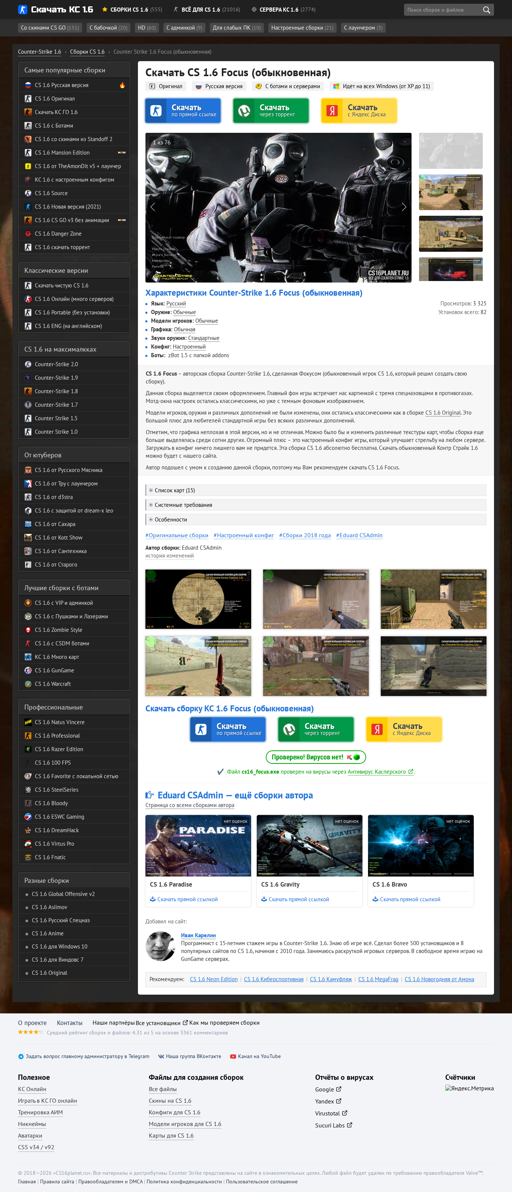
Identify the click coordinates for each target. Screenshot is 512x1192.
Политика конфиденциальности (184, 1181)
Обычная (184, 329)
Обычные (184, 312)
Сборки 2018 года (307, 535)
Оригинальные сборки (178, 535)
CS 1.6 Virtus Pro (54, 843)
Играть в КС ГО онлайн (47, 1100)
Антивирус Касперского (377, 771)
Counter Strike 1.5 (56, 418)
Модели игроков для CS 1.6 (185, 1123)
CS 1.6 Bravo (390, 884)
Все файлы (163, 1089)
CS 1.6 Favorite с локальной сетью (76, 776)
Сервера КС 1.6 (279, 9)
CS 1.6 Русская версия (61, 85)
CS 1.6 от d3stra (54, 497)
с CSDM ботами (69, 643)
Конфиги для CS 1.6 (175, 1112)
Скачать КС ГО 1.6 (56, 112)
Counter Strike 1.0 (56, 431)
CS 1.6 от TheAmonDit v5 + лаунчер (78, 166)
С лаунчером (363, 27)
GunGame (62, 670)
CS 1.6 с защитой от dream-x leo (74, 510)
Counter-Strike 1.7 (56, 404)
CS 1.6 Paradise (171, 884)
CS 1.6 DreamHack (57, 830)
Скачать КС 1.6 (62, 9)
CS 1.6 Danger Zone (58, 233)
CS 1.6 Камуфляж (331, 979)
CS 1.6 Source (51, 193)
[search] (486, 10)
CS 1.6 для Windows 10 (59, 946)
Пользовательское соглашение (262, 1181)
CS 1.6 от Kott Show (58, 537)
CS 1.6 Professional (57, 735)
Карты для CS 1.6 (171, 1135)
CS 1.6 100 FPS (53, 762)
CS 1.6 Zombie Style (58, 629)
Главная (27, 1181)
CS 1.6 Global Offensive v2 (63, 893)
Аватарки (30, 1135)
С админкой (184, 27)
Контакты (69, 1023)
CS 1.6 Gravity (280, 884)
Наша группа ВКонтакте (193, 1056)
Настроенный (189, 346)
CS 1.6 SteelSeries (56, 789)
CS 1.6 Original (443, 412)
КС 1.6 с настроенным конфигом (74, 179)
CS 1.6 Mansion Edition (62, 152)
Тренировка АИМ (40, 1112)
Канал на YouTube (259, 1056)
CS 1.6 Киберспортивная (274, 979)
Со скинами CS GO (50, 27)
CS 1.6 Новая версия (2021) (68, 206)
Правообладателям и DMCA (110, 1181)
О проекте (32, 1023)
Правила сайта (57, 1181)
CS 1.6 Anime (48, 933)
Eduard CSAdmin (361, 535)
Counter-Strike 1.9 (56, 377)
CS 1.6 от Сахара (55, 524)
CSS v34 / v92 (36, 1147)
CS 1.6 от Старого (56, 564)
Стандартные (204, 337)
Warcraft (60, 683)
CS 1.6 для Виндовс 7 (58, 959)
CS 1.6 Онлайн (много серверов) (74, 298)
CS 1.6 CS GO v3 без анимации (72, 220)
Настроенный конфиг (245, 535)
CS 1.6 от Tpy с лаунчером (66, 483)
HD (147, 27)
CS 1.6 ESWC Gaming (59, 816)
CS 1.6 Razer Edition (59, 749)
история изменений (169, 555)
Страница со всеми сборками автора (189, 805)
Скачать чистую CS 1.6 (61, 285)
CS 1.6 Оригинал (55, 98)
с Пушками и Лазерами (79, 616)
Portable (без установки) (80, 312)
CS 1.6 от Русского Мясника (68, 469)
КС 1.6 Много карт (57, 656)
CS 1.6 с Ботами (54, 125)
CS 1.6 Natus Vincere (60, 722)
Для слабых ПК (237, 27)
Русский (176, 303)
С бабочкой (108, 27)
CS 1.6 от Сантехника (61, 551)
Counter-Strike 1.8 (56, 391)
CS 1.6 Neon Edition (214, 979)
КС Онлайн (32, 1089)
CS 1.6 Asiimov (49, 907)
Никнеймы (32, 1123)
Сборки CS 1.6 (129, 9)
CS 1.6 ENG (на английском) (68, 325)
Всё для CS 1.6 (201, 9)
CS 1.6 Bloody (51, 803)
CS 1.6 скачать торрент (62, 247)
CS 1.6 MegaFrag (378, 979)
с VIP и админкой (71, 602)
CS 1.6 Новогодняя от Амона (439, 979)
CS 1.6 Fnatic (50, 857)
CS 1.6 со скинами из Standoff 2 (73, 139)
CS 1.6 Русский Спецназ (61, 920)
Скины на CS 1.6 (170, 1100)
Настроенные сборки (302, 27)
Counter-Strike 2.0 (56, 364)
